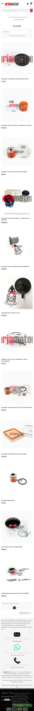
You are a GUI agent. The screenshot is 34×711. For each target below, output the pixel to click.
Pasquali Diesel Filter (8, 500)
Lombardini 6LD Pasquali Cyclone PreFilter (15, 593)
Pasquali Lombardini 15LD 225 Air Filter (13, 454)
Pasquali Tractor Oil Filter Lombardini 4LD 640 (16, 125)
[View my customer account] (28, 4)
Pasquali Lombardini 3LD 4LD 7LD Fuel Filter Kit (16, 407)
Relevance (17, 32)
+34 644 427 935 (19, 19)
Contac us (17, 641)
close (7, 699)
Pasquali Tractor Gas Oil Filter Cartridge (14, 172)
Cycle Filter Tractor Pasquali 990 (11, 547)
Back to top (25, 613)
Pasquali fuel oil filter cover (10, 313)
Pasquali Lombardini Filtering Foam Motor (15, 79)
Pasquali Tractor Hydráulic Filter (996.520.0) (15, 266)
